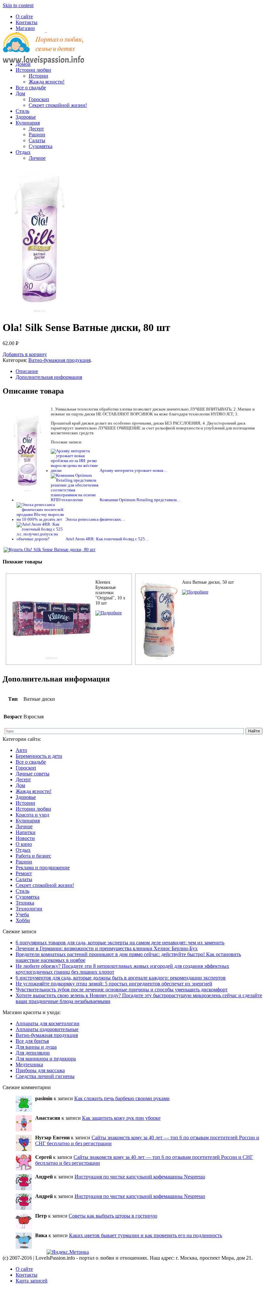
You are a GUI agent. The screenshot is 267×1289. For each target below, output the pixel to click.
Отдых (23, 152)
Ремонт (24, 873)
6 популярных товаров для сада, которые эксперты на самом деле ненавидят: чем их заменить (120, 942)
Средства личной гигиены (45, 1076)
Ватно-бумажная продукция (59, 360)
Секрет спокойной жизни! (58, 105)
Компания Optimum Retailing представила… (140, 500)
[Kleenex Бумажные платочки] (108, 612)
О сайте (24, 16)
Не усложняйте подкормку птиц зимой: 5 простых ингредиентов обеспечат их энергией (114, 983)
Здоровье (26, 117)
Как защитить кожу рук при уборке (121, 1118)
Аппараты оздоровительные (47, 1029)
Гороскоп (39, 99)
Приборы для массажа (40, 1070)
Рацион (37, 134)
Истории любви (33, 70)
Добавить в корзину (25, 354)
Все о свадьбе (31, 87)
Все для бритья (32, 1041)
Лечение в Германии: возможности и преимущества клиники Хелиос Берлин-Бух (107, 948)
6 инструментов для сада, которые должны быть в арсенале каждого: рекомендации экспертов (121, 978)
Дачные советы (32, 773)
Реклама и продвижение (43, 867)
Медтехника (29, 1064)
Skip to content (18, 5)
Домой (23, 64)
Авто (21, 750)
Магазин (25, 28)
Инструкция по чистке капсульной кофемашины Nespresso (140, 1176)
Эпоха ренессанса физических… (95, 519)
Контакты (26, 22)
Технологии (29, 908)
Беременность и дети (39, 756)
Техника (25, 903)
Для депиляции (33, 1053)
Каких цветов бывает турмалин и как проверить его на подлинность (145, 1235)
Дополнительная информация (49, 377)
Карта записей (32, 1280)
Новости (25, 838)
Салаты (37, 140)
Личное (37, 158)
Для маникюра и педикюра (46, 1058)
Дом (20, 93)
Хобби (23, 920)
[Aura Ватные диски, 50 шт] (195, 592)
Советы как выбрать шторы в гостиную (113, 1216)
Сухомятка (40, 146)
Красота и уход (32, 814)
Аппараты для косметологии (47, 1023)
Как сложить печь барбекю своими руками (122, 1098)
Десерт (36, 128)
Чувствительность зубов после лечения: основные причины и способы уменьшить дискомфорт (122, 989)
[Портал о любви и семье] (43, 53)
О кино (24, 844)
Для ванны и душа (36, 1047)
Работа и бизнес (33, 856)
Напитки (25, 832)
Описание (27, 371)
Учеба (22, 914)
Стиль (22, 111)
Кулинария (28, 123)
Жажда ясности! (46, 81)
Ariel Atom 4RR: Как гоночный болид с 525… (107, 539)
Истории (38, 76)
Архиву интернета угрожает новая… (133, 470)
